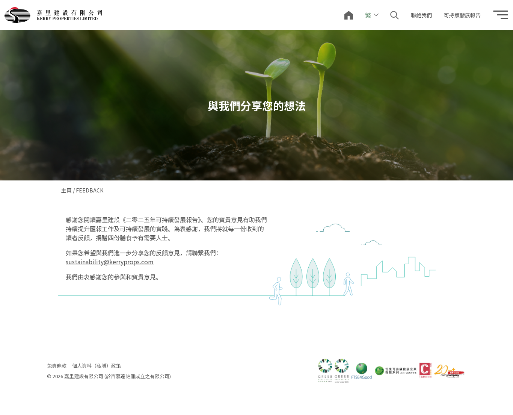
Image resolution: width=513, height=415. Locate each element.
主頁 (66, 190)
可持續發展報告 (462, 15)
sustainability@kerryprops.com (110, 261)
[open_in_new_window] (53, 15)
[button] (394, 15)
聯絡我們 (421, 15)
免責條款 (56, 365)
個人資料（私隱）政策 (96, 365)
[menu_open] (500, 15)
